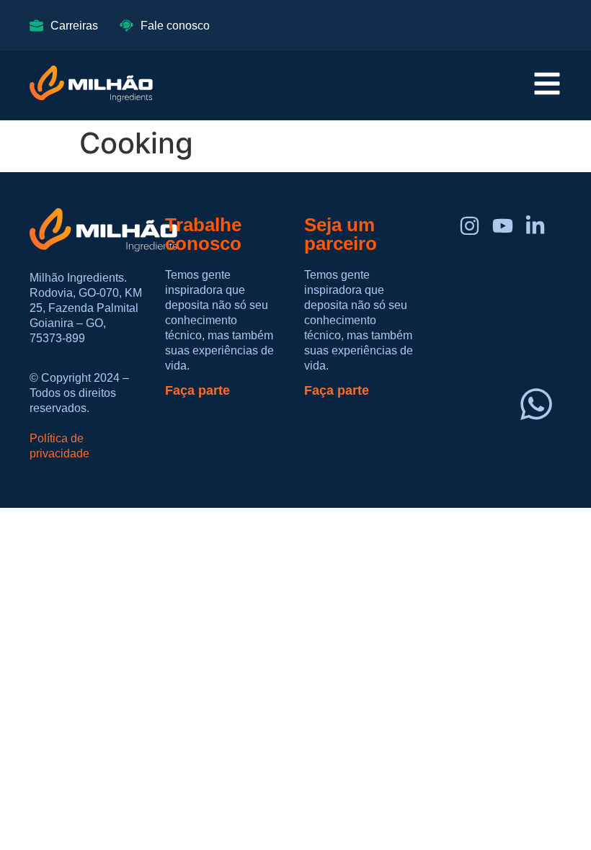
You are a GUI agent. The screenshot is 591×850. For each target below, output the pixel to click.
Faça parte (197, 390)
